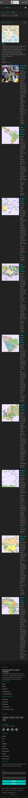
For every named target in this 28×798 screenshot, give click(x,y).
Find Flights (5, 704)
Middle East (5, 748)
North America (5, 751)
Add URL (4, 736)
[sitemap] (3, 670)
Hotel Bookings (6, 707)
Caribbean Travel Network (22, 473)
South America (5, 756)
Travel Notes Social (6, 694)
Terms (14, 790)
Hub (2, 790)
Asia (3, 741)
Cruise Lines (5, 702)
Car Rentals (5, 699)
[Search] (16, 15)
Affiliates (7, 788)
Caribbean (4, 744)
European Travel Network (22, 407)
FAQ (23, 788)
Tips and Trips (5, 758)
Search (10, 790)
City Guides (4, 689)
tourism (17, 717)
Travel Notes (4, 792)
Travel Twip (5, 673)
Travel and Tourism (8, 670)
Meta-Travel (15, 795)
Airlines (4, 684)
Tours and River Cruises (7, 709)
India (3, 44)
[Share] (25, 8)
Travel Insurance (6, 691)
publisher (12, 717)
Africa (3, 739)
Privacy (6, 790)
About (3, 788)
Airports (4, 686)
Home (2, 12)
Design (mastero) (11, 792)
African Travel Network (22, 600)
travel (22, 717)
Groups (6, 7)
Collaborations (13, 788)
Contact (19, 788)
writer (4, 720)
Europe (4, 746)
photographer (5, 717)
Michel (7, 12)
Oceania (4, 753)
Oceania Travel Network (22, 201)
